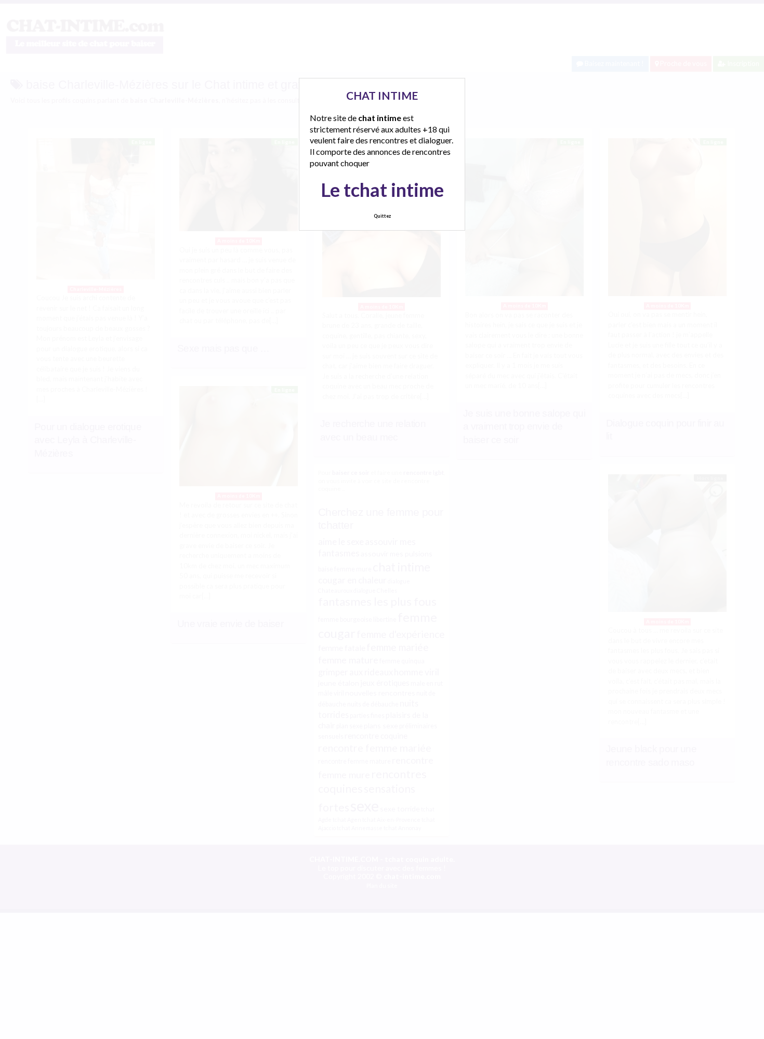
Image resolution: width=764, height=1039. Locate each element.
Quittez (382, 216)
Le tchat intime (382, 189)
